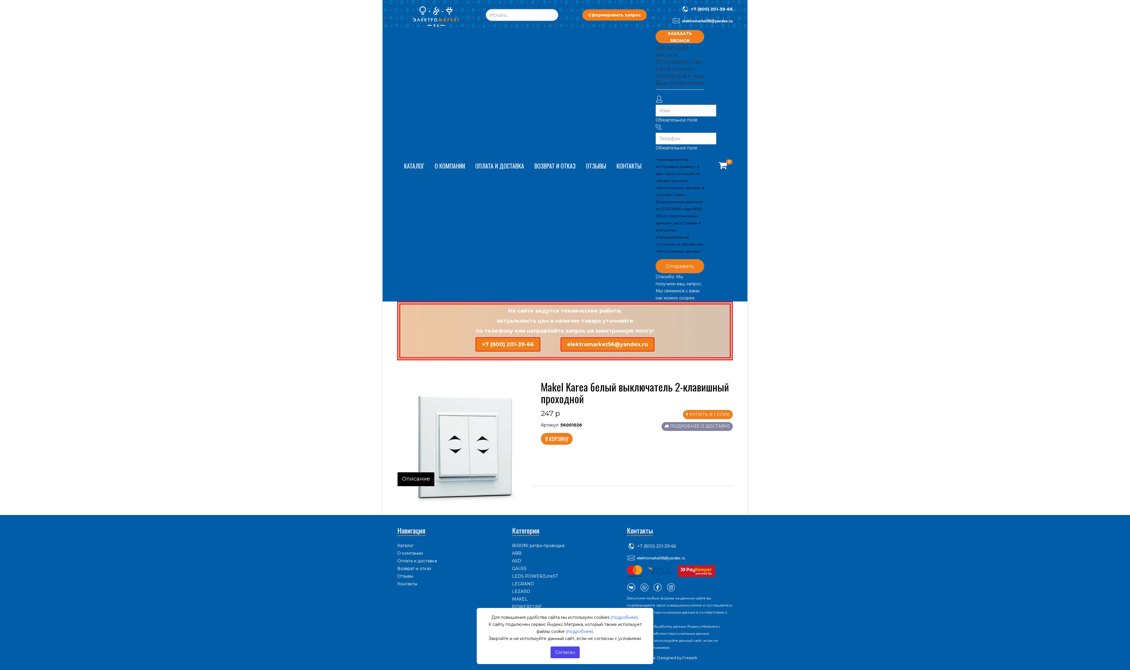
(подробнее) (624, 617)
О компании (450, 165)
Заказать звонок (680, 37)
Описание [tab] (416, 479)
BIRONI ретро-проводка (538, 545)
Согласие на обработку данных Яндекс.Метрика (672, 626)
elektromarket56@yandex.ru (607, 344)
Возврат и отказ (555, 165)
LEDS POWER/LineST (535, 576)
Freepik (689, 657)
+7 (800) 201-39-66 (712, 9)
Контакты (629, 165)
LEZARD (521, 591)
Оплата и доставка (499, 165)
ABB (516, 553)
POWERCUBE (527, 606)
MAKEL (520, 599)
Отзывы (596, 165)
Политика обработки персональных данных (668, 633)
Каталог (414, 165)
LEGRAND (523, 583)
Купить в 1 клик (709, 414)
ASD (516, 561)
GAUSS (519, 568)
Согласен (565, 652)
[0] (723, 166)
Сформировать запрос (614, 15)
